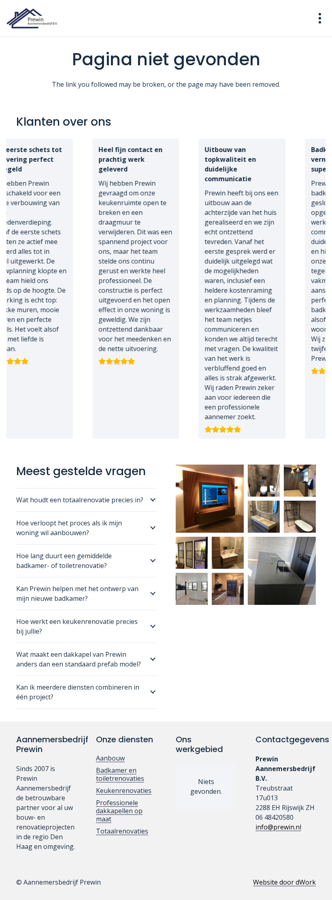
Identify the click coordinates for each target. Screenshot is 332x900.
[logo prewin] (31, 18)
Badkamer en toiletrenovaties (120, 774)
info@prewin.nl (278, 827)
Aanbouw (110, 758)
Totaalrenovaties (122, 831)
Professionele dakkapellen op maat (119, 810)
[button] (320, 18)
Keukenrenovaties (123, 790)
